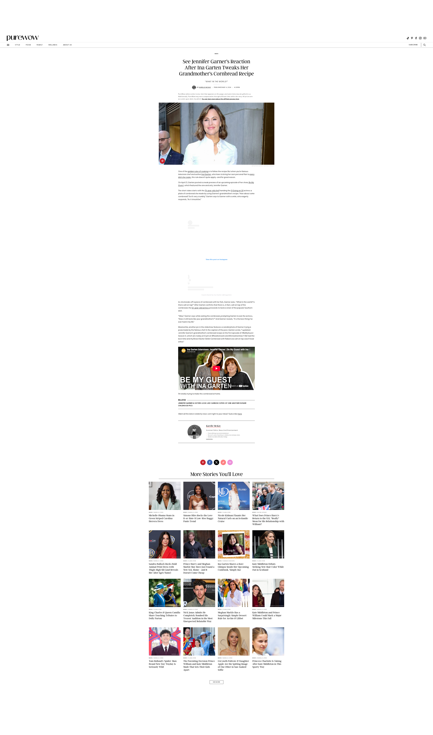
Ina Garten (206, 174)
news (216, 53)
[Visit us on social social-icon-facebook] (416, 38)
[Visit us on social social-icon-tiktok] (408, 38)
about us (67, 45)
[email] (4, 53)
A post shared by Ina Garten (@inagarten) (216, 295)
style (17, 45)
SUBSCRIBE (413, 45)
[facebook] (209, 462)
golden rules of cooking (198, 171)
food (28, 45)
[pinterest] (162, 161)
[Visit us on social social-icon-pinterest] (412, 38)
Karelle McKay (205, 87)
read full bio (209, 439)
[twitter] (216, 462)
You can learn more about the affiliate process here (220, 99)
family (40, 45)
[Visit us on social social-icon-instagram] (420, 38)
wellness (52, 45)
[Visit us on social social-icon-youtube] (424, 38)
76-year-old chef (212, 191)
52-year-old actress (200, 308)
